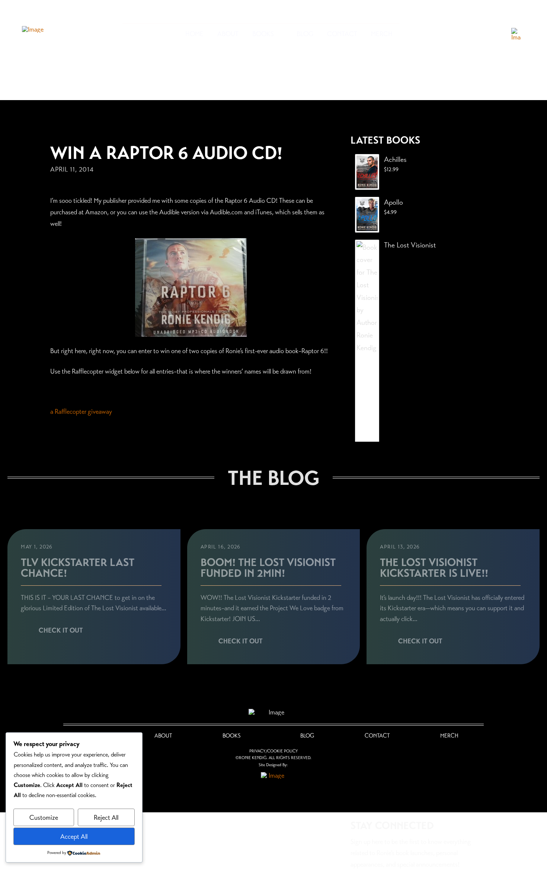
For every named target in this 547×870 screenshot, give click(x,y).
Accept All (73, 836)
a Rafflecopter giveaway (81, 411)
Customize (43, 817)
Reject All (106, 817)
